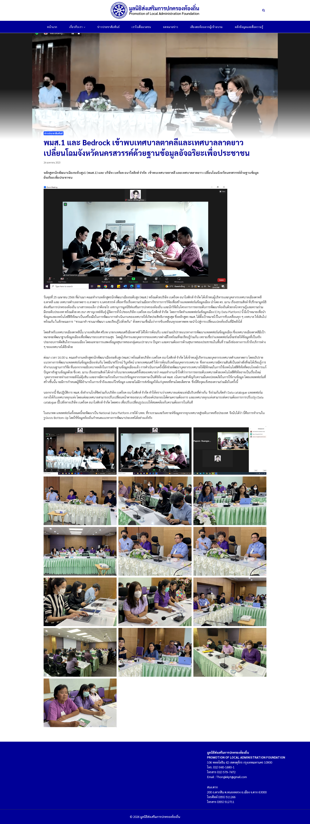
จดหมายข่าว (170, 27)
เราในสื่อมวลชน (141, 27)
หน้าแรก (52, 27)
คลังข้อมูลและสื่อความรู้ (249, 27)
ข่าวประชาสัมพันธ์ (108, 27)
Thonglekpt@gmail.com (231, 777)
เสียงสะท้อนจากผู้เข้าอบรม (206, 27)
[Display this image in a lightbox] (80, 450)
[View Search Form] (263, 10)
